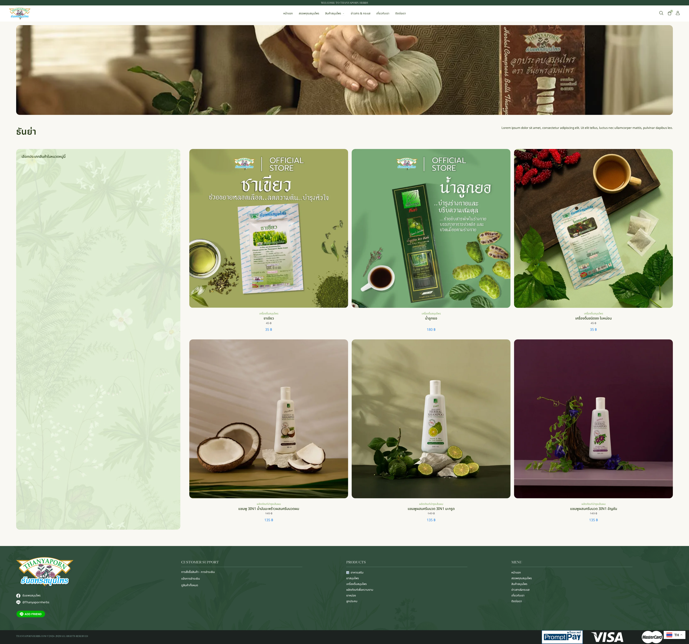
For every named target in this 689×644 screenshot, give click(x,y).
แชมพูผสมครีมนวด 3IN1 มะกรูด (431, 509)
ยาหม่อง (351, 595)
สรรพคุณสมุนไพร (521, 578)
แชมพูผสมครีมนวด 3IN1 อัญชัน (593, 509)
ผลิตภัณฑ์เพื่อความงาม (359, 590)
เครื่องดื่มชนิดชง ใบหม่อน (593, 318)
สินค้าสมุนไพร (519, 584)
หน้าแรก (516, 572)
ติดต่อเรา (516, 601)
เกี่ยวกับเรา (517, 595)
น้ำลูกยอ (431, 318)
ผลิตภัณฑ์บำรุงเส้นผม (269, 504)
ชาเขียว (269, 318)
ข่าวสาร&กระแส (520, 590)
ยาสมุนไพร (352, 578)
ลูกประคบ (351, 601)
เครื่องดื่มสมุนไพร (268, 314)
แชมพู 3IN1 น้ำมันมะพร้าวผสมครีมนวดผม (268, 509)
